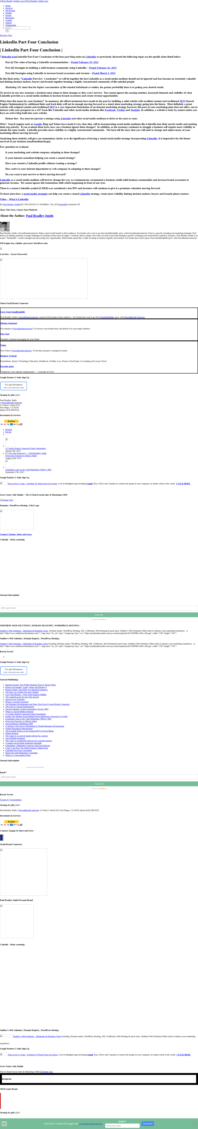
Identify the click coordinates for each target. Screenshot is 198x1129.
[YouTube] (0, 1101)
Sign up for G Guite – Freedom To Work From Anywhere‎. (33, 483)
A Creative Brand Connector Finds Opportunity (25, 448)
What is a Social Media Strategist (19, 711)
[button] (12, 312)
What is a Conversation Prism (18, 755)
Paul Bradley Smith (11, 204)
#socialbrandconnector (28, 317)
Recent (8, 432)
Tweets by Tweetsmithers (11, 800)
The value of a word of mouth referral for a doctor (26, 736)
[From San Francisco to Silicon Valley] (25, 453)
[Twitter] (1, 838)
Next (10, 35)
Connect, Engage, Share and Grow (16, 534)
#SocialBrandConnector (134, 317)
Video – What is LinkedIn (14, 199)
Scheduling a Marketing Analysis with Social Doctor (27, 745)
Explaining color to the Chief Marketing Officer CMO (28, 470)
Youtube (135, 110)
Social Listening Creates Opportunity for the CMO (26, 709)
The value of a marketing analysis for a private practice (28, 741)
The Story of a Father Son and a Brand (21, 692)
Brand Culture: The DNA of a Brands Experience (26, 690)
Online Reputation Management (19, 728)
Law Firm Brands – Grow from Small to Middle (25, 694)
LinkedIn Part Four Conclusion (18, 750)
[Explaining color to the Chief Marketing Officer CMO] (9, 467)
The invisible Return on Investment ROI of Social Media (29, 731)
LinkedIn (91, 56)
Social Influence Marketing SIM (19, 724)
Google (37, 124)
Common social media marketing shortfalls (23, 743)
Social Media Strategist (15, 738)
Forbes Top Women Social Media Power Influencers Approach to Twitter (36, 716)
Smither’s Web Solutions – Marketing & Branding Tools (24, 631)
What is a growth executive (17, 702)
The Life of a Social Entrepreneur (19, 707)
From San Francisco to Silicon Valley (21, 456)
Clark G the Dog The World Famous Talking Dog (26, 748)
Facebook (110, 110)
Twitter (121, 110)
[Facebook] (0, 838)
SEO (182, 101)
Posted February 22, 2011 (103, 67)
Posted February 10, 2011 (85, 62)
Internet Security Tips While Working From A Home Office (30, 685)
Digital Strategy (12, 733)
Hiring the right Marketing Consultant (21, 753)
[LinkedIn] (2, 838)
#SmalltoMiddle (107, 317)
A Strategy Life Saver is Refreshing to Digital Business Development (34, 726)
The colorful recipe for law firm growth (22, 697)
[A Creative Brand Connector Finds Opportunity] (9, 446)
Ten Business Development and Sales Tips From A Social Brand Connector (37, 704)
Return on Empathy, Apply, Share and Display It (26, 687)
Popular (8, 429)
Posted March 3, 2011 (104, 73)
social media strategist (36, 193)
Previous (3, 35)
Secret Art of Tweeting (15, 699)
